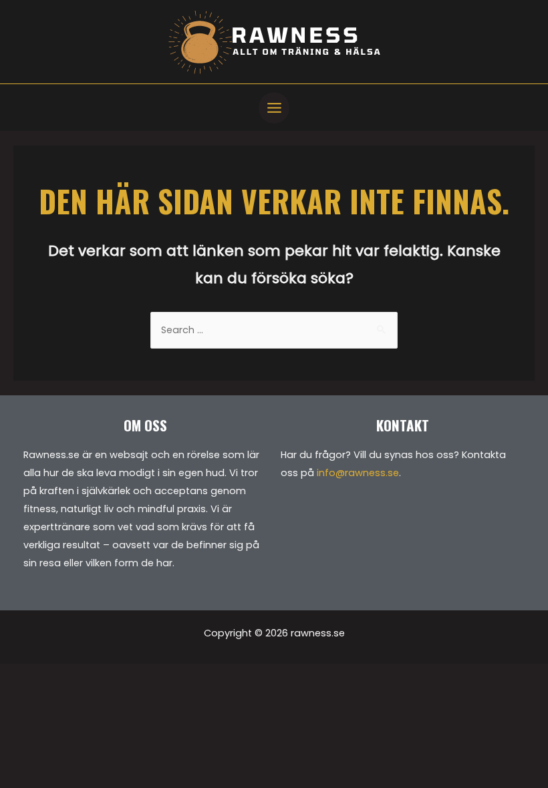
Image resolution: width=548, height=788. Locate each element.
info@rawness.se (358, 472)
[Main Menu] (274, 108)
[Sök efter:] (274, 330)
